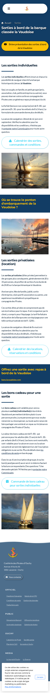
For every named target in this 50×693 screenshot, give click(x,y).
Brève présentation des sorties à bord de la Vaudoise (27, 46)
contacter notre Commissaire (16, 128)
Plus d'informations (13, 687)
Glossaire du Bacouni (13, 620)
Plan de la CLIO (11, 644)
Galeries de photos (31, 624)
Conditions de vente (13, 600)
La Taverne (26, 659)
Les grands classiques (13, 624)
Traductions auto (12, 605)
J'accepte (40, 677)
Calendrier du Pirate (13, 640)
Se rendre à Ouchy (26, 644)
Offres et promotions (31, 620)
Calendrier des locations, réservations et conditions (26, 351)
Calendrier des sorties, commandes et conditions (25, 142)
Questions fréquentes (14, 596)
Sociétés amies (29, 640)
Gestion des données (30, 600)
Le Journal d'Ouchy (13, 659)
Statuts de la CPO (31, 596)
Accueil (8, 23)
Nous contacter (15, 577)
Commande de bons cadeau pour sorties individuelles (27, 483)
